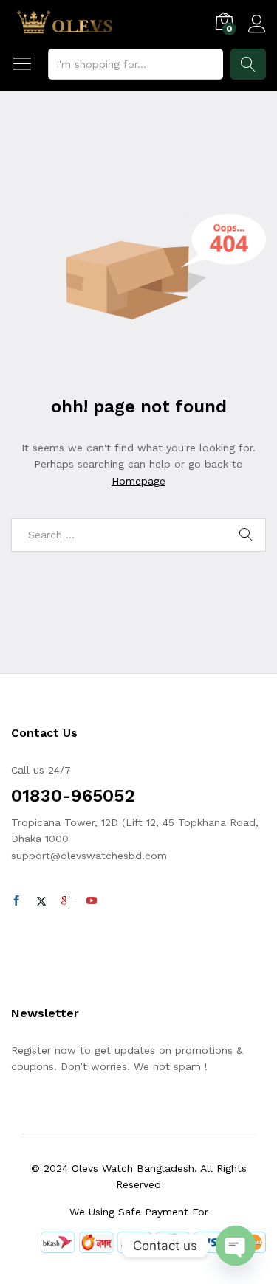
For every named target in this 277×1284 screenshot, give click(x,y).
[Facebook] (16, 901)
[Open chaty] (236, 1246)
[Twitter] (41, 901)
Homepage (138, 481)
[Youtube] (91, 901)
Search (248, 64)
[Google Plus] (66, 901)
